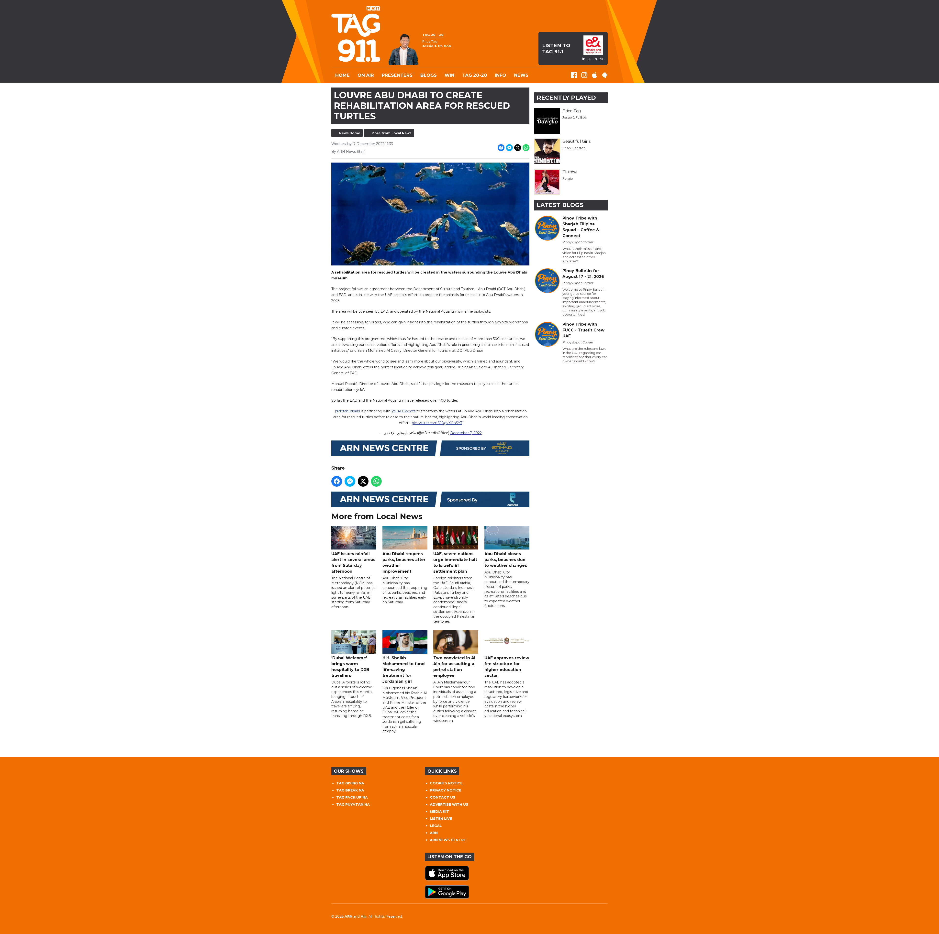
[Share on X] (517, 147)
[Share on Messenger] (509, 147)
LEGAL (436, 826)
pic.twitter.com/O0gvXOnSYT (437, 423)
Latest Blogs (560, 205)
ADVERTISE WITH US (449, 804)
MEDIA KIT (439, 811)
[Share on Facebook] (501, 147)
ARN (434, 833)
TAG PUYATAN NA (353, 804)
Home (342, 75)
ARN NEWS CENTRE (448, 840)
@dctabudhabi (347, 411)
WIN (449, 75)
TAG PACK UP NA (352, 797)
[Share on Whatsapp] (526, 147)
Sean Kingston (573, 148)
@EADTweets (403, 411)
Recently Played (566, 97)
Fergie (567, 178)
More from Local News (391, 133)
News (521, 75)
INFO (500, 75)
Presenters (397, 75)
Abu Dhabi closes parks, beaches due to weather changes (505, 559)
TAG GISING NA (350, 783)
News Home (349, 133)
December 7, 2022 (466, 433)
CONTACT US (442, 797)
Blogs (428, 75)
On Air (366, 75)
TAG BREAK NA (350, 790)
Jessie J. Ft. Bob (574, 117)
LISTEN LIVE (441, 818)
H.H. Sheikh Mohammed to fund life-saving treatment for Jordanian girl (403, 670)
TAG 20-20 (474, 75)
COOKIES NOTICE (446, 783)
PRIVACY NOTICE (445, 790)
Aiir (364, 916)
